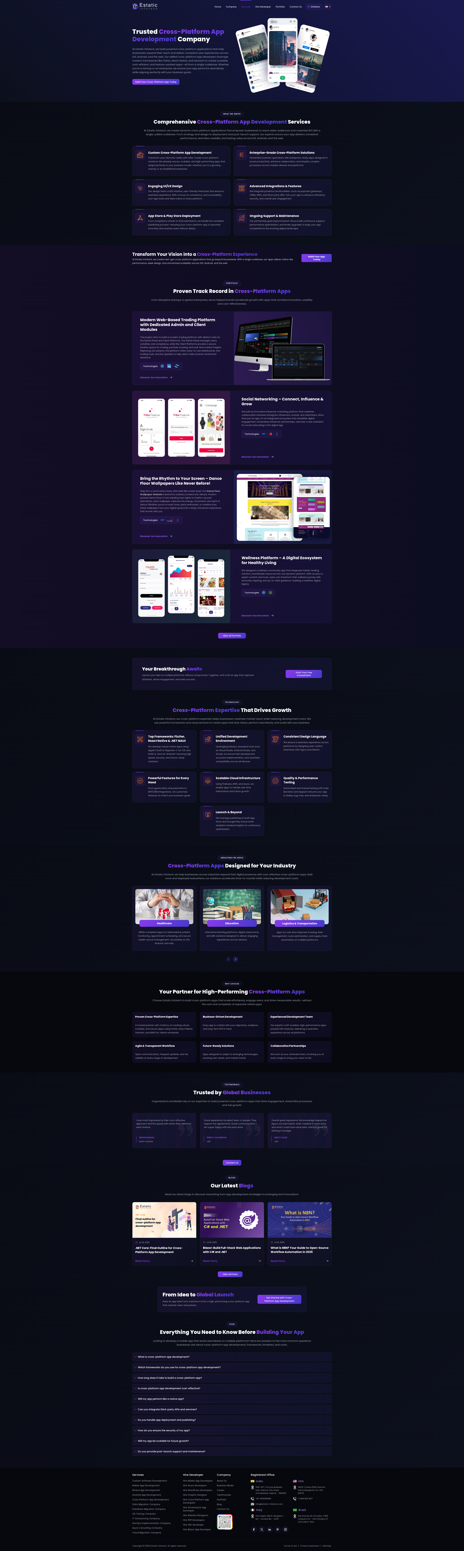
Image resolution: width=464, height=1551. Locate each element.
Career (220, 1490)
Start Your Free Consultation (304, 674)
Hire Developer (263, 6)
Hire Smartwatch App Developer (194, 1509)
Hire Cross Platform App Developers (196, 1501)
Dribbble (315, 6)
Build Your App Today (316, 258)
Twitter (262, 1528)
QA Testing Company (144, 1513)
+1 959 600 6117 (305, 1498)
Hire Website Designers (195, 1515)
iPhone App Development (146, 1490)
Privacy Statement (309, 1545)
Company (231, 6)
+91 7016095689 (263, 1498)
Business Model (225, 1485)
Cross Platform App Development (150, 1499)
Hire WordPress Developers (197, 1490)
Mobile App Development (146, 1485)
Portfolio (280, 6)
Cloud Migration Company (146, 1532)
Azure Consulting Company (147, 1527)
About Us (222, 1480)
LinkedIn (270, 1528)
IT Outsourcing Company (146, 1518)
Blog (219, 1504)
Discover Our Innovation (154, 377)
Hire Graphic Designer (195, 1494)
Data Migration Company (146, 1504)
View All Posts (230, 1274)
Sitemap (327, 1545)
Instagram (285, 1528)
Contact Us (296, 6)
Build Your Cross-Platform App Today (155, 81)
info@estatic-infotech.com (269, 1504)
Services (245, 6)
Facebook (254, 1528)
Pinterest (278, 1528)
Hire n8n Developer (193, 1524)
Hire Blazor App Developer (197, 1529)
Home (218, 6)
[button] (328, 7)
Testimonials (224, 1494)
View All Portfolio (232, 635)
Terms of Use (290, 1545)
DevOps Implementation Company (151, 1523)
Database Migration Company (149, 1509)
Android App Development (146, 1494)
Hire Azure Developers (195, 1485)
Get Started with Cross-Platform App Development (279, 1299)
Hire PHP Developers (194, 1520)
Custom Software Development (149, 1480)
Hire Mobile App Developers (198, 1480)
